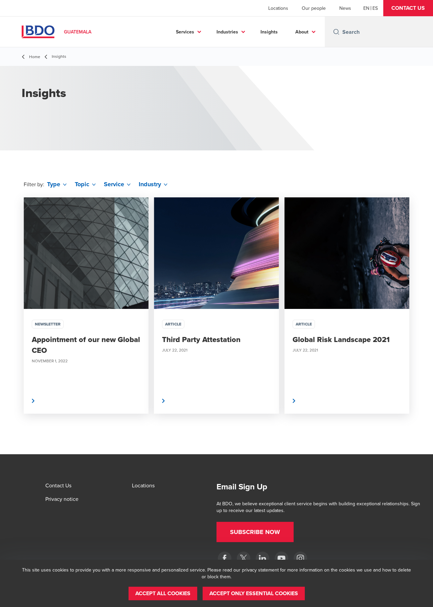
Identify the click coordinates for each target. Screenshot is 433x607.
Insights (269, 31)
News (345, 8)
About (302, 31)
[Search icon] (336, 31)
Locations (278, 8)
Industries (227, 31)
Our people (314, 8)
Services (185, 31)
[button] (408, 8)
